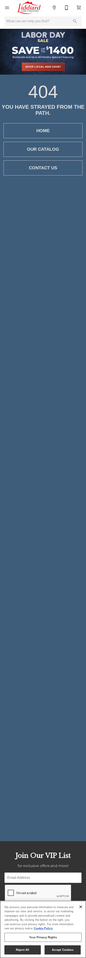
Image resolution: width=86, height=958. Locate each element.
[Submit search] (75, 21)
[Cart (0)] (79, 7)
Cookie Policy (43, 928)
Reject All (22, 949)
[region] (43, 929)
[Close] (81, 907)
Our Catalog (43, 149)
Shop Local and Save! (43, 66)
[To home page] (29, 7)
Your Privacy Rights (43, 937)
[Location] (54, 7)
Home (43, 130)
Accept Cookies (62, 949)
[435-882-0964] (66, 7)
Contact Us (43, 167)
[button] (7, 7)
